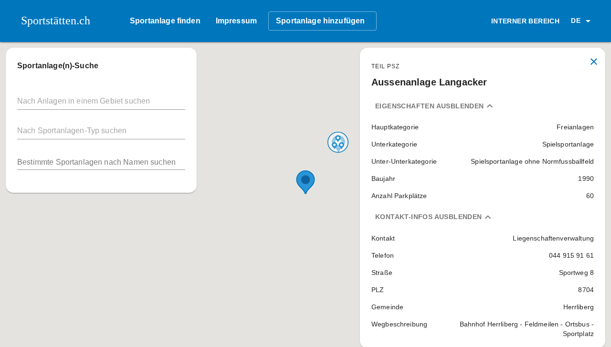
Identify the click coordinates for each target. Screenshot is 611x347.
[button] (582, 21)
